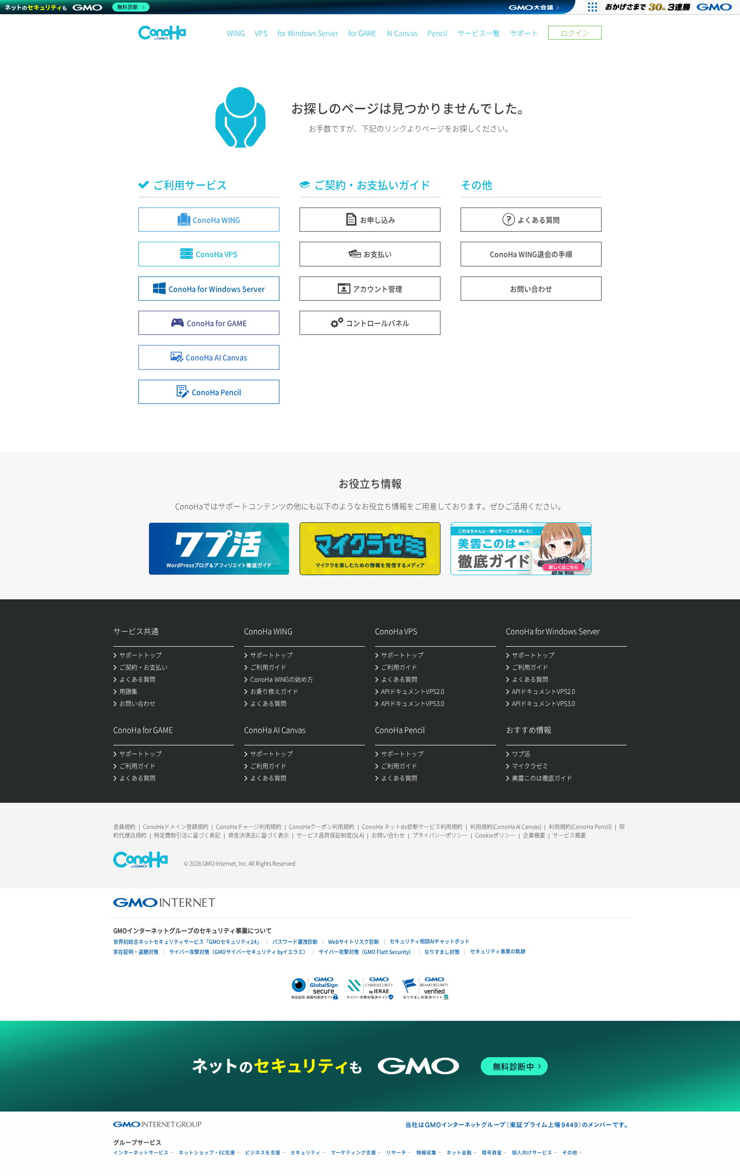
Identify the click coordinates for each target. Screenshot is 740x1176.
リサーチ (396, 1152)
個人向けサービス (532, 1152)
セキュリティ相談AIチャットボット (430, 941)
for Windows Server (307, 33)
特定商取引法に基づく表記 (187, 835)
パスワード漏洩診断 (295, 941)
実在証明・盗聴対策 (136, 951)
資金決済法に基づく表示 (258, 835)
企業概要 (534, 835)
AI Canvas (402, 33)
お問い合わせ (388, 835)
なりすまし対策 (442, 951)
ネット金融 (459, 1152)
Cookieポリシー (495, 835)
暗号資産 (492, 1152)
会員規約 (124, 826)
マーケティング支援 (353, 1152)
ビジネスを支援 (262, 1152)
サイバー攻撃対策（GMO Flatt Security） (366, 951)
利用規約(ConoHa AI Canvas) (505, 826)
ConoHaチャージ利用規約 (248, 826)
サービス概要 (569, 835)
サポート (524, 33)
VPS (261, 33)
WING (236, 33)
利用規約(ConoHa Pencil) (580, 826)
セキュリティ (305, 1152)
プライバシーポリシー (440, 835)
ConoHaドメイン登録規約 (175, 826)
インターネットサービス (141, 1152)
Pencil (437, 33)
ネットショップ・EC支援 (207, 1152)
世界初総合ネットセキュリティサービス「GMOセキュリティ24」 (187, 941)
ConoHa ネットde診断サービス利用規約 (412, 826)
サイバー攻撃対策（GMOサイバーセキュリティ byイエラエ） (238, 951)
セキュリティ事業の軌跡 (498, 951)
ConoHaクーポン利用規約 (321, 826)
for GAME (362, 33)
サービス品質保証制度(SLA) (330, 835)
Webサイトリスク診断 (353, 941)
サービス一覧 (479, 33)
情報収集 (426, 1152)
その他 (569, 1152)
